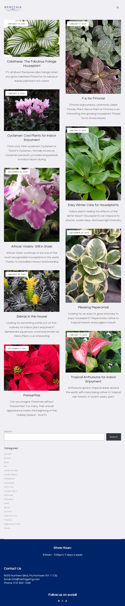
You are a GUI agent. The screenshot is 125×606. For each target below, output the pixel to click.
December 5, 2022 (17, 349)
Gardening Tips (10, 470)
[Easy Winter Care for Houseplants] (93, 163)
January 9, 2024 (78, 24)
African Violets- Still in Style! (31, 246)
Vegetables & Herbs (12, 524)
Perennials (8, 495)
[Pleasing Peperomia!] (93, 266)
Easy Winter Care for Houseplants (93, 205)
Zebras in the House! (31, 316)
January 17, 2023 (78, 335)
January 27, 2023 (17, 274)
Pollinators (8, 499)
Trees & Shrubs (10, 516)
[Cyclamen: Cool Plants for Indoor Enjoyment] (31, 110)
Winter (7, 528)
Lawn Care (9, 487)
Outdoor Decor (10, 491)
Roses (6, 503)
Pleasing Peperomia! (93, 307)
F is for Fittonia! (93, 98)
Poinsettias (31, 395)
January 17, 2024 (16, 24)
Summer (8, 511)
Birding (7, 458)
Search (8, 431)
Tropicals (8, 520)
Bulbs (6, 462)
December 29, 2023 (17, 172)
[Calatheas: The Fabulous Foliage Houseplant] (31, 38)
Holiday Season (10, 474)
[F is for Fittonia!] (93, 57)
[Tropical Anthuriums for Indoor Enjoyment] (93, 352)
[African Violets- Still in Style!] (31, 205)
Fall (5, 466)
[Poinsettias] (31, 367)
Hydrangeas (9, 483)
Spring (7, 507)
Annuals (7, 454)
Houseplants (9, 478)
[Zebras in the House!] (31, 291)
